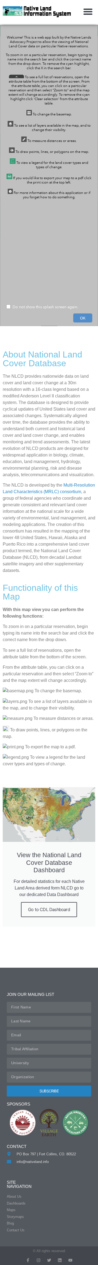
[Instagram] (38, 1260)
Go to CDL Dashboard (49, 909)
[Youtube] (70, 1260)
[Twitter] (49, 1260)
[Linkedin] (60, 1260)
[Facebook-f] (28, 1260)
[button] (88, 11)
